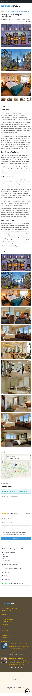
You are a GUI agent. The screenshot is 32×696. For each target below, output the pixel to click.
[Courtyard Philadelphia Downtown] (16, 464)
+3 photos (26, 98)
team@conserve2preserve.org (11, 608)
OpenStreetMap (22, 477)
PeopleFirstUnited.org (7, 622)
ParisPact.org (5, 617)
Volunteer (4, 633)
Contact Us (16, 679)
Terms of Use (21, 676)
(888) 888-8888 (13, 564)
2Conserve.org (5, 624)
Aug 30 (11, 654)
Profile (3, 106)
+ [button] (2, 456)
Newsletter (4, 637)
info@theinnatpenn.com (15, 568)
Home (2, 11)
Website (6, 572)
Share (29, 21)
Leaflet (12, 477)
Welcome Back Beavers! (16, 658)
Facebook (7, 580)
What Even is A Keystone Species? (19, 644)
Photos (4, 251)
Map (3, 452)
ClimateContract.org (7, 619)
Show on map (26, 19)
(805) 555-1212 (7, 610)
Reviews (4, 483)
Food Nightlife (14, 549)
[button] (16, 584)
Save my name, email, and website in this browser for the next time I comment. (14, 534)
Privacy (14, 676)
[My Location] (18, 458)
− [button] (2, 458)
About (8, 676)
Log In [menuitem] (2, 1)
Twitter (6, 576)
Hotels (22, 549)
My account (5, 630)
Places (7, 11)
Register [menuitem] (7, 1)
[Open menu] (29, 6)
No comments (19, 654)
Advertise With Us (6, 635)
